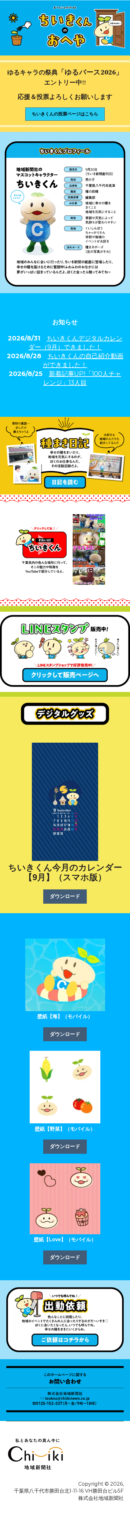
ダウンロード (65, 896)
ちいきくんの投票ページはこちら (65, 114)
